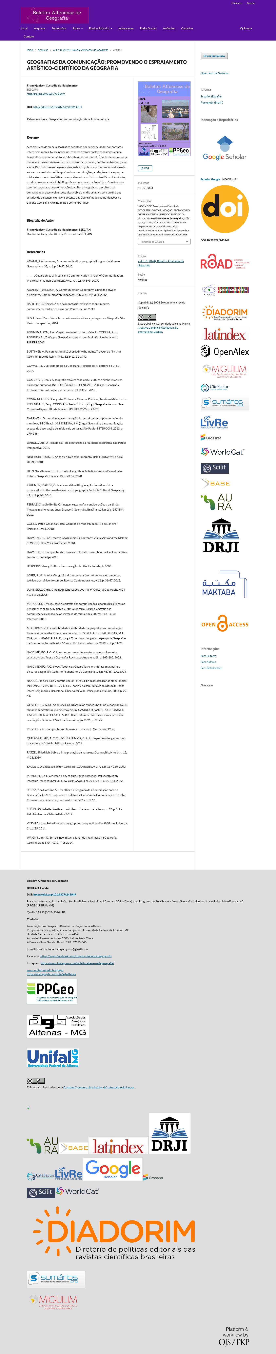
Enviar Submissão (214, 56)
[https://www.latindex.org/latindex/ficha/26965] (118, 1152)
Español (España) (211, 96)
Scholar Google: (211, 179)
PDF (146, 168)
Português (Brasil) (212, 102)
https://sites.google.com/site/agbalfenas (51, 974)
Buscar (247, 28)
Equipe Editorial (99, 28)
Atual (24, 28)
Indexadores (126, 28)
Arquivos (39, 28)
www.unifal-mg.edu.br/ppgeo (45, 970)
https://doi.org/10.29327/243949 (54, 894)
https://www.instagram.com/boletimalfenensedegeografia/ (77, 963)
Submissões (59, 28)
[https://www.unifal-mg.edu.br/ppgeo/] (52, 1003)
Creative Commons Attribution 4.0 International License (98, 1087)
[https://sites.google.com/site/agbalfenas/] (58, 1036)
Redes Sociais (148, 28)
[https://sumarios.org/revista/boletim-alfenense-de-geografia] (56, 1287)
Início (30, 49)
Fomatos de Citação (152, 241)
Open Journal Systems (214, 73)
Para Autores (208, 662)
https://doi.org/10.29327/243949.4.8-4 (57, 107)
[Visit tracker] (28, 1108)
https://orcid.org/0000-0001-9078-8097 (46, 94)
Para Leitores (208, 655)
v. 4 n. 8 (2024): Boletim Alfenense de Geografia (80, 49)
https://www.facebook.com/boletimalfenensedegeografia (76, 956)
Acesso (251, 3)
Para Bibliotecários (211, 668)
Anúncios (169, 28)
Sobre (76, 28)
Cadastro (187, 28)
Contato (29, 36)
